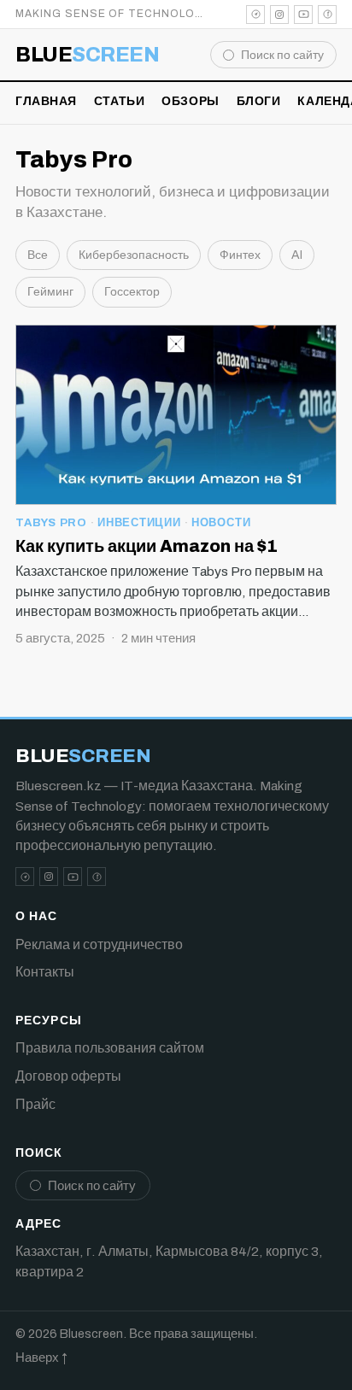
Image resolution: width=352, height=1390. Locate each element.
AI (296, 255)
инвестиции (139, 523)
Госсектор (132, 291)
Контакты (44, 972)
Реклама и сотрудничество (99, 944)
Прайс (35, 1104)
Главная (46, 101)
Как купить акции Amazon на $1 (146, 546)
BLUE (87, 54)
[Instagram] (279, 14)
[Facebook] (327, 14)
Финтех (240, 255)
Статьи (119, 101)
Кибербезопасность (134, 255)
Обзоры (190, 101)
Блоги (259, 101)
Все (37, 255)
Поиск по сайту (282, 55)
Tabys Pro (51, 523)
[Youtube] (303, 14)
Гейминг (50, 291)
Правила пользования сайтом (109, 1048)
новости (220, 523)
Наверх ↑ (41, 1357)
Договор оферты (68, 1076)
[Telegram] (255, 14)
